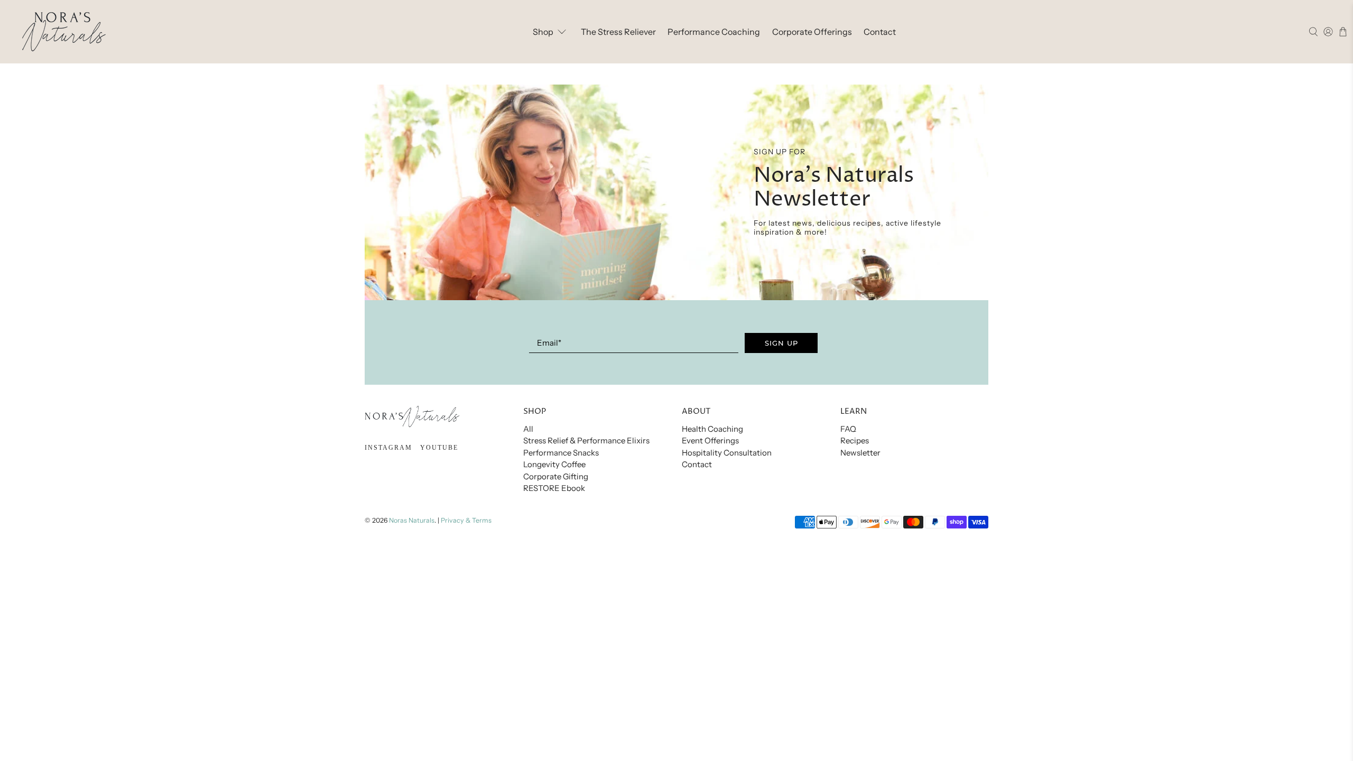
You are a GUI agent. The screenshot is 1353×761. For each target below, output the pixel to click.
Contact (880, 31)
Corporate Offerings (812, 31)
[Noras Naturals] (64, 31)
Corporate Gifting (555, 476)
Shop (543, 31)
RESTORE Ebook (554, 488)
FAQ (848, 429)
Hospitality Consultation (727, 453)
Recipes (854, 440)
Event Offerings (710, 440)
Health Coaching (712, 429)
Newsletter (860, 453)
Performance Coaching (714, 31)
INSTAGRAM (388, 447)
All (528, 429)
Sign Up (781, 343)
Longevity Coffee (554, 464)
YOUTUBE (439, 447)
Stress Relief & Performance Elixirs (586, 440)
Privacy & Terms (466, 520)
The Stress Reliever (618, 31)
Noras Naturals (411, 520)
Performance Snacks (561, 453)
